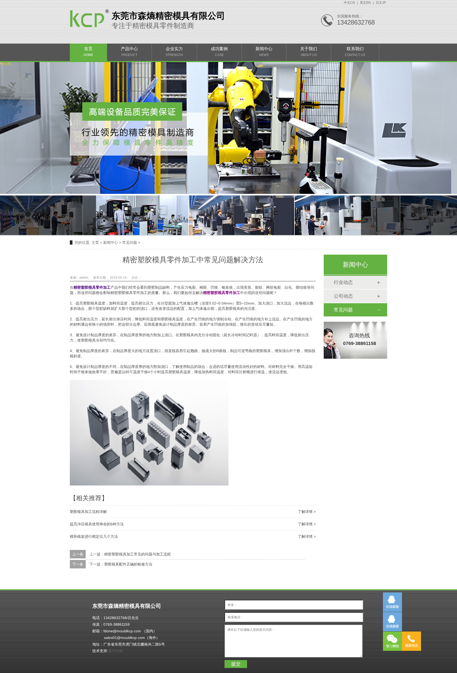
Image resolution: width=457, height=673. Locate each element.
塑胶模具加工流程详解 (88, 512)
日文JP (381, 2)
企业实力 (174, 51)
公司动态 (343, 296)
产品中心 (129, 51)
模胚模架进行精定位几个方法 (94, 536)
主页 (95, 242)
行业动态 (343, 282)
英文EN (365, 2)
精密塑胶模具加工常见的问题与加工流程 (137, 554)
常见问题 (129, 242)
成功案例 (219, 51)
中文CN (349, 2)
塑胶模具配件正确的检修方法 (128, 564)
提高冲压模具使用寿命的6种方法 (97, 524)
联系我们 (355, 51)
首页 (88, 51)
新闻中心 (263, 51)
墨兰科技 (115, 651)
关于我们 (308, 51)
